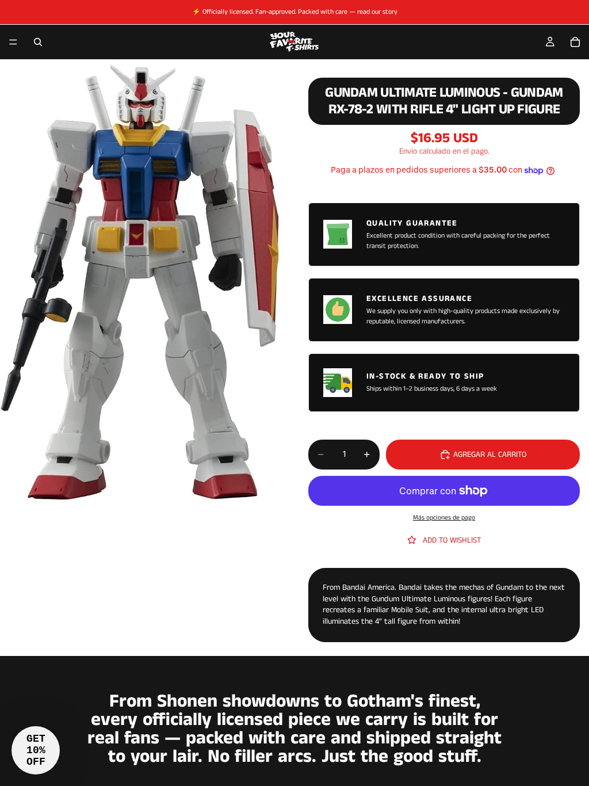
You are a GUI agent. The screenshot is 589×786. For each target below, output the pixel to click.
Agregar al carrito (489, 454)
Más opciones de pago (444, 517)
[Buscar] (38, 42)
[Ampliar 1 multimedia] (140, 283)
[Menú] (13, 42)
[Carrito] (575, 42)
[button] (36, 750)
